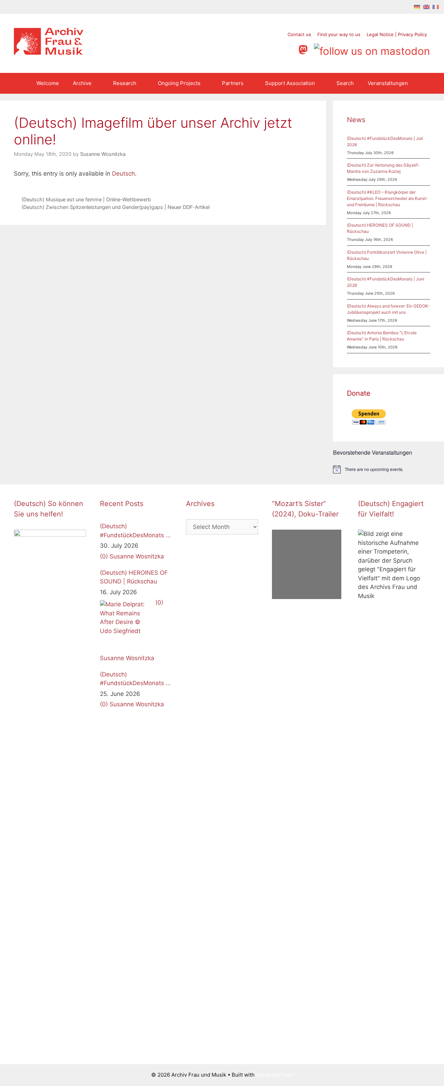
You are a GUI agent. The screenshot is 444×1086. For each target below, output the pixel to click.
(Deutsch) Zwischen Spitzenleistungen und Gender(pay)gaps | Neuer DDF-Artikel (116, 207)
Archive (82, 83)
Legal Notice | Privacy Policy (397, 34)
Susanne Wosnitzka (137, 556)
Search (345, 83)
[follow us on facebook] (250, 48)
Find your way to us (338, 34)
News (356, 120)
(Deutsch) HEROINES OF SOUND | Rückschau (134, 577)
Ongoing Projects (179, 83)
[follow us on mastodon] (304, 48)
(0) (104, 556)
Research (124, 83)
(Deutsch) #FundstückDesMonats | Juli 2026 (134, 531)
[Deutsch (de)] (417, 6)
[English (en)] (426, 6)
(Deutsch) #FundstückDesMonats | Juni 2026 (134, 679)
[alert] (388, 469)
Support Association (290, 83)
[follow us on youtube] (276, 48)
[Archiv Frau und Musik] (48, 52)
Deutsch (123, 173)
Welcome (47, 83)
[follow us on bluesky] (372, 48)
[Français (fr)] (436, 6)
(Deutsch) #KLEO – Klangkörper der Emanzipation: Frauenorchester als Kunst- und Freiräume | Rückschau (387, 198)
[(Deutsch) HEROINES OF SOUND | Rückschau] (126, 626)
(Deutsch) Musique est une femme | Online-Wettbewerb (86, 199)
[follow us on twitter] (237, 48)
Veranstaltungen (388, 83)
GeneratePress (274, 1074)
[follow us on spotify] (289, 48)
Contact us (299, 34)
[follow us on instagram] (263, 48)
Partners (233, 83)
